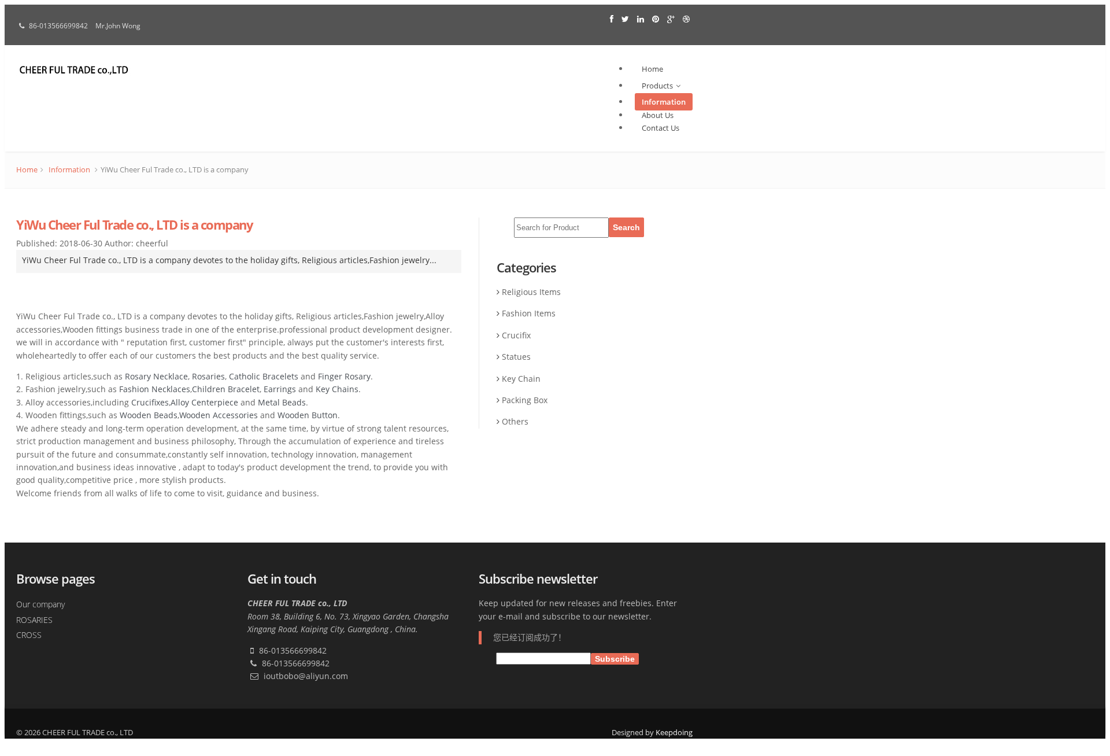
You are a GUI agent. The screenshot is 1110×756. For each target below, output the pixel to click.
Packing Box (524, 399)
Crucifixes (150, 402)
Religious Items (531, 291)
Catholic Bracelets (263, 376)
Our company (40, 604)
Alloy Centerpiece (204, 402)
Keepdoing (674, 732)
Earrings (280, 388)
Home (652, 69)
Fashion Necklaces (154, 388)
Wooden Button (308, 415)
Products (657, 85)
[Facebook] (613, 18)
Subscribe (615, 658)
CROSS (29, 634)
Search (626, 227)
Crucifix (516, 335)
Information (664, 102)
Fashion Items (529, 313)
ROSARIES (34, 619)
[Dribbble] (686, 18)
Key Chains (337, 388)
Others (515, 421)
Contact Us (660, 128)
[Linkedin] (641, 18)
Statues (516, 356)
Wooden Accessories (218, 415)
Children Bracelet (226, 388)
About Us (658, 115)
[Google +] (672, 18)
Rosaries (208, 376)
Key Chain (521, 378)
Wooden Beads (148, 415)
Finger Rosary (344, 376)
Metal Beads (282, 402)
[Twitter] (626, 18)
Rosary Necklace (156, 376)
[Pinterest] (656, 18)
